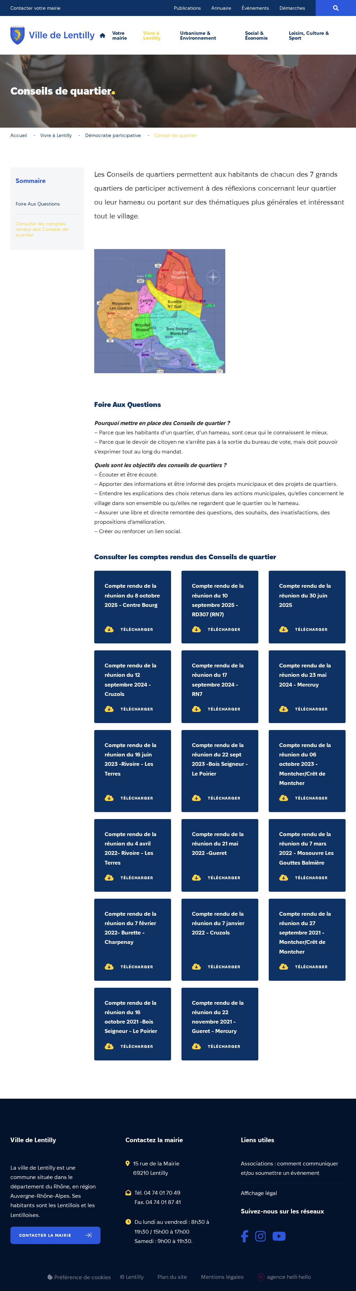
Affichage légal (259, 1193)
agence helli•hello (289, 1277)
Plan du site (172, 1277)
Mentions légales (222, 1277)
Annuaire (221, 8)
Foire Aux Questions (38, 204)
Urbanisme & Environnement (198, 35)
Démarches (292, 8)
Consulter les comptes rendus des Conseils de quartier (42, 229)
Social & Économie (256, 35)
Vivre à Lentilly (152, 35)
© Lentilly (132, 1277)
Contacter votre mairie (35, 8)
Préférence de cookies (82, 1277)
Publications (187, 8)
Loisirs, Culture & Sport (309, 35)
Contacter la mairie (45, 1235)
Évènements (255, 8)
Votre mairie (119, 35)
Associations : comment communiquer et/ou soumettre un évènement (289, 1168)
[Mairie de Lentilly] (52, 35)
